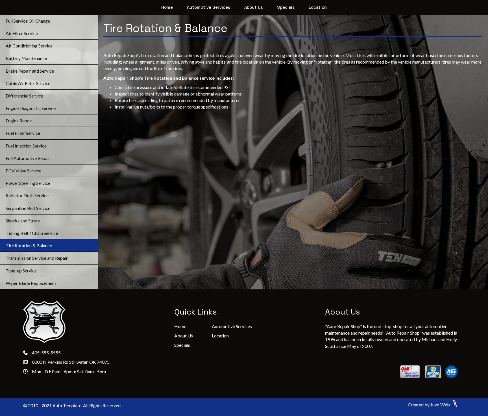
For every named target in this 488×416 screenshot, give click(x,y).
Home (180, 326)
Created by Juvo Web (429, 404)
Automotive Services (232, 326)
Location (220, 335)
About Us (183, 335)
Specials (182, 345)
